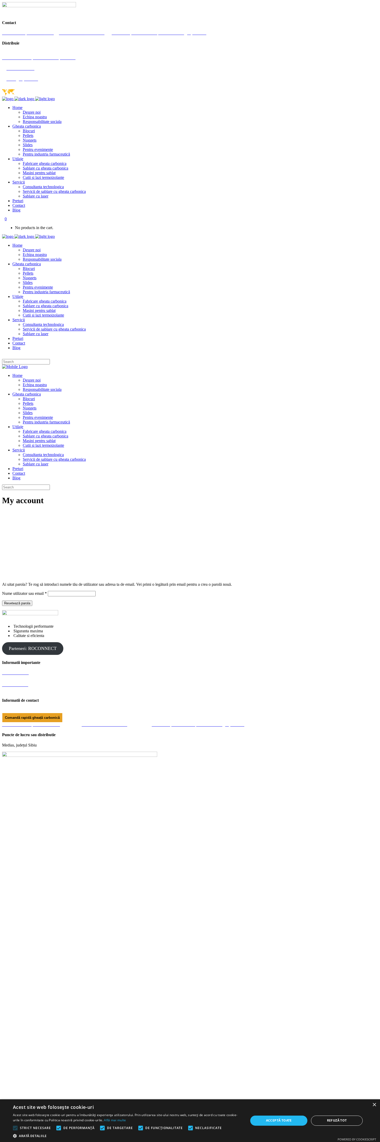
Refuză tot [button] (337, 1120)
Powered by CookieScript (357, 1139)
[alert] (190, 1120)
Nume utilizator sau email (24, 593)
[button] (127, 1135)
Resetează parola (17, 603)
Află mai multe (115, 1120)
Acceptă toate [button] (279, 1120)
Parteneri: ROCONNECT (33, 648)
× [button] (374, 1105)
